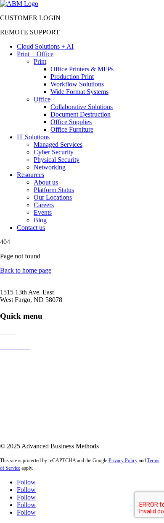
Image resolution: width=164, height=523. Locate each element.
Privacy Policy (123, 460)
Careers (44, 204)
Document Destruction (80, 114)
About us (46, 182)
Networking (50, 167)
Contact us (31, 227)
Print (40, 61)
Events (43, 212)
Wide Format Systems (79, 91)
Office (42, 99)
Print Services (18, 360)
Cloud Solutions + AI (45, 46)
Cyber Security (54, 152)
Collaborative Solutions (81, 106)
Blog (40, 220)
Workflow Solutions (77, 84)
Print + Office (35, 53)
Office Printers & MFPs (82, 69)
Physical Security (56, 159)
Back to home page (25, 270)
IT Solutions (33, 137)
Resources (30, 174)
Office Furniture (71, 129)
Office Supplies (71, 121)
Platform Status (54, 189)
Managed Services (58, 144)
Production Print (72, 76)
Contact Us (15, 403)
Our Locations (53, 197)
